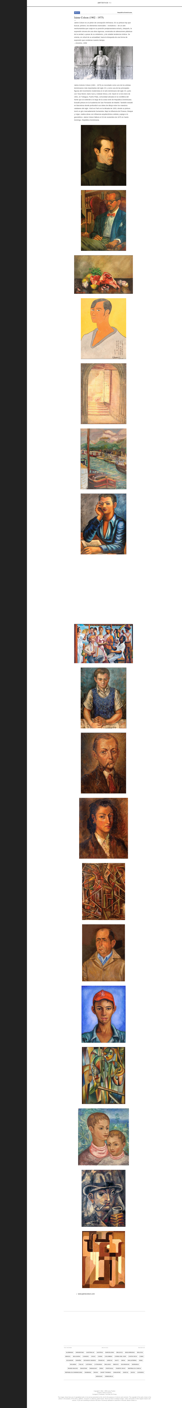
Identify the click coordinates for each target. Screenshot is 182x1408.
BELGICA (120, 1352)
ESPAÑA (78, 1360)
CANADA (86, 1356)
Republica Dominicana (124, 12)
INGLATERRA (132, 1360)
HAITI (117, 1360)
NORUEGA (135, 1364)
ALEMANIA (69, 1352)
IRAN (140, 1360)
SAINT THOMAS (106, 1372)
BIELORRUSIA (130, 1352)
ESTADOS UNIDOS (90, 1360)
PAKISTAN (83, 1368)
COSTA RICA (133, 1356)
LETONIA (89, 1364)
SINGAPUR (116, 1372)
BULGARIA (76, 1356)
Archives (105, 1347)
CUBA (141, 1356)
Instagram (68, 1347)
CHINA (100, 1356)
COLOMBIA (108, 1356)
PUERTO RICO (120, 1368)
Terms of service (107, 1392)
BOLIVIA (140, 1352)
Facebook (141, 1347)
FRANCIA (101, 1360)
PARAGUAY (93, 1368)
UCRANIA (141, 1372)
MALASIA (108, 1364)
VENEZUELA (109, 1376)
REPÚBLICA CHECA (134, 1368)
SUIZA (133, 1372)
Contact (99, 1392)
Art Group (113, 1394)
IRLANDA (73, 1364)
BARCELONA (110, 1352)
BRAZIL (68, 1356)
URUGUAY (99, 1376)
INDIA (123, 1360)
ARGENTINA (80, 1352)
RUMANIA (88, 1372)
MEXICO (116, 1364)
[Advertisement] (104, 1327)
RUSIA (96, 1372)
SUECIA (125, 1372)
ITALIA (81, 1364)
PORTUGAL (109, 1368)
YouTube (107, 1394)
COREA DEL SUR (120, 1356)
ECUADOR (70, 1360)
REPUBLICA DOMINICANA (73, 1372)
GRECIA (109, 1360)
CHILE (93, 1356)
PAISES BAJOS (73, 1368)
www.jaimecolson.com (86, 1294)
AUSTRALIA (90, 1352)
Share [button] (77, 12)
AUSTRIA (100, 1352)
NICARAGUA (125, 1364)
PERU (101, 1368)
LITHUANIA (98, 1364)
